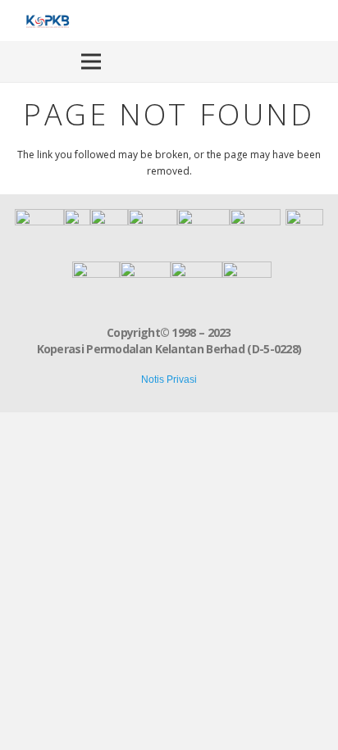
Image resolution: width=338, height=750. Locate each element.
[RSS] (190, 393)
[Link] (47, 20)
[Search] (318, 61)
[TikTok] (318, 20)
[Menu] (91, 61)
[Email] (149, 393)
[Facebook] (298, 20)
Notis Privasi (169, 379)
